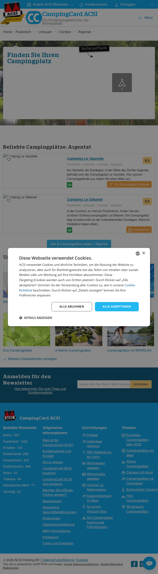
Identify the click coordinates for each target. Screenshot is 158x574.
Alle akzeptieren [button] (117, 306)
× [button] (143, 253)
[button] (35, 317)
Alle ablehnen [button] (71, 306)
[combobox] (138, 253)
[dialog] (79, 287)
